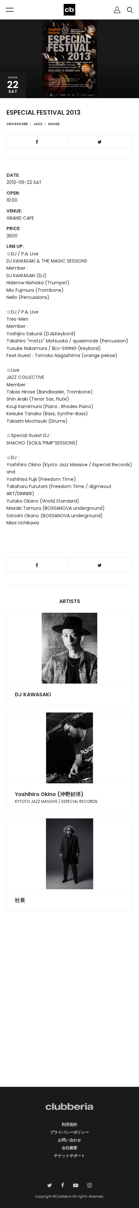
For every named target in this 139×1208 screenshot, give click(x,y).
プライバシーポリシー (69, 1132)
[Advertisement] (69, 1010)
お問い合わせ (69, 1140)
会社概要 (69, 1147)
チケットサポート (69, 1155)
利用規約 (69, 1124)
